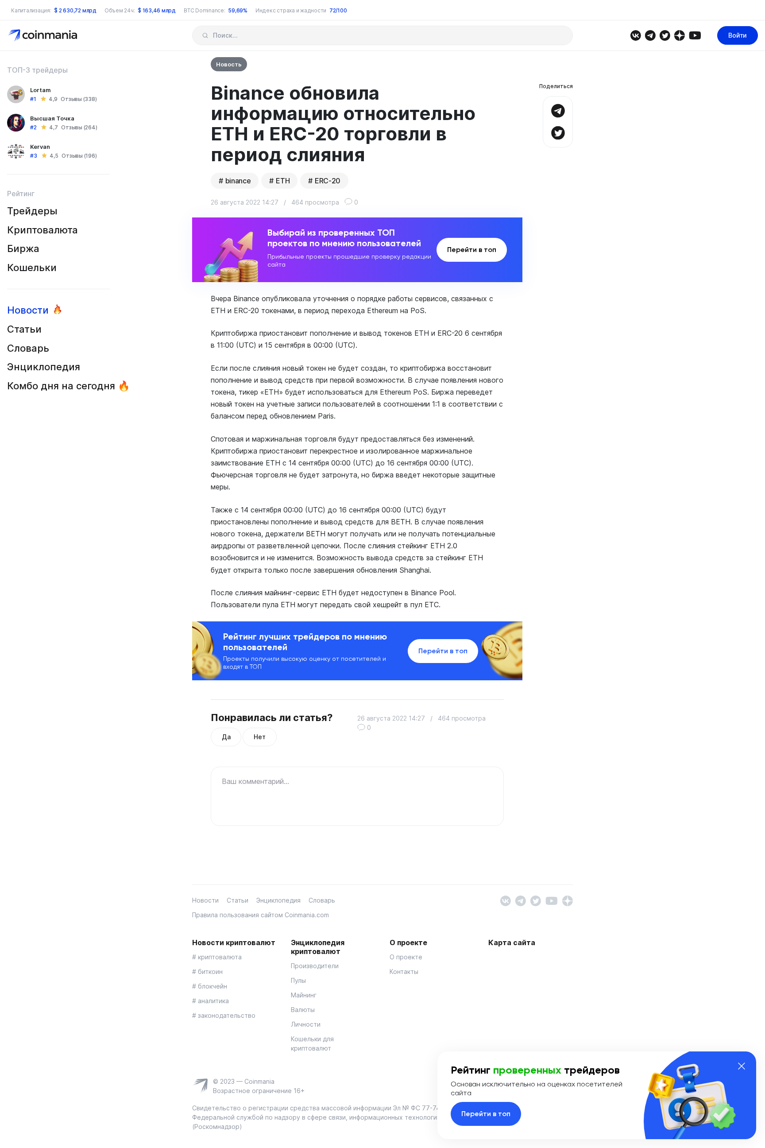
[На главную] (43, 35)
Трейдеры (32, 211)
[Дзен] (679, 35)
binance (238, 180)
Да (226, 737)
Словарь (28, 348)
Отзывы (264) (79, 127)
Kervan (40, 146)
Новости (28, 310)
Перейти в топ (471, 249)
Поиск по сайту (205, 35)
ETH (283, 180)
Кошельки (32, 267)
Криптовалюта (42, 230)
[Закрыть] (741, 1066)
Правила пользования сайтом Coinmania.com (260, 915)
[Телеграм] (650, 35)
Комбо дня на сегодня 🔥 (68, 386)
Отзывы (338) (79, 99)
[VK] (635, 35)
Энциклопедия (43, 366)
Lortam (40, 89)
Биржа (23, 248)
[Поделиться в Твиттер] (558, 132)
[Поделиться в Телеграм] (558, 109)
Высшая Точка (52, 118)
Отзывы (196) (79, 155)
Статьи (24, 329)
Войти (737, 35)
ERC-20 (327, 180)
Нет (259, 737)
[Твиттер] (664, 35)
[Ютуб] (694, 35)
